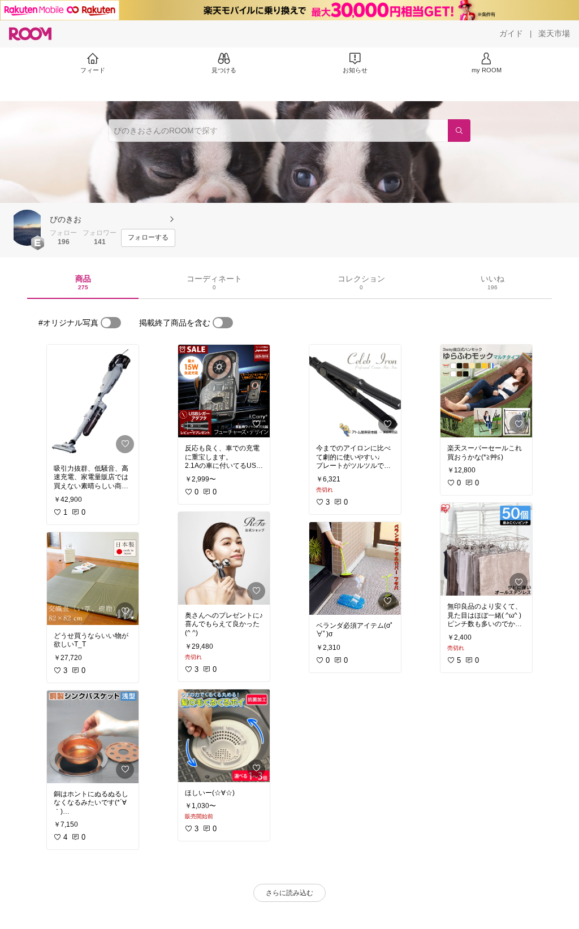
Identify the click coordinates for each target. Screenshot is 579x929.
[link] (93, 401)
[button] (27, 228)
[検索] (459, 130)
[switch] (111, 322)
